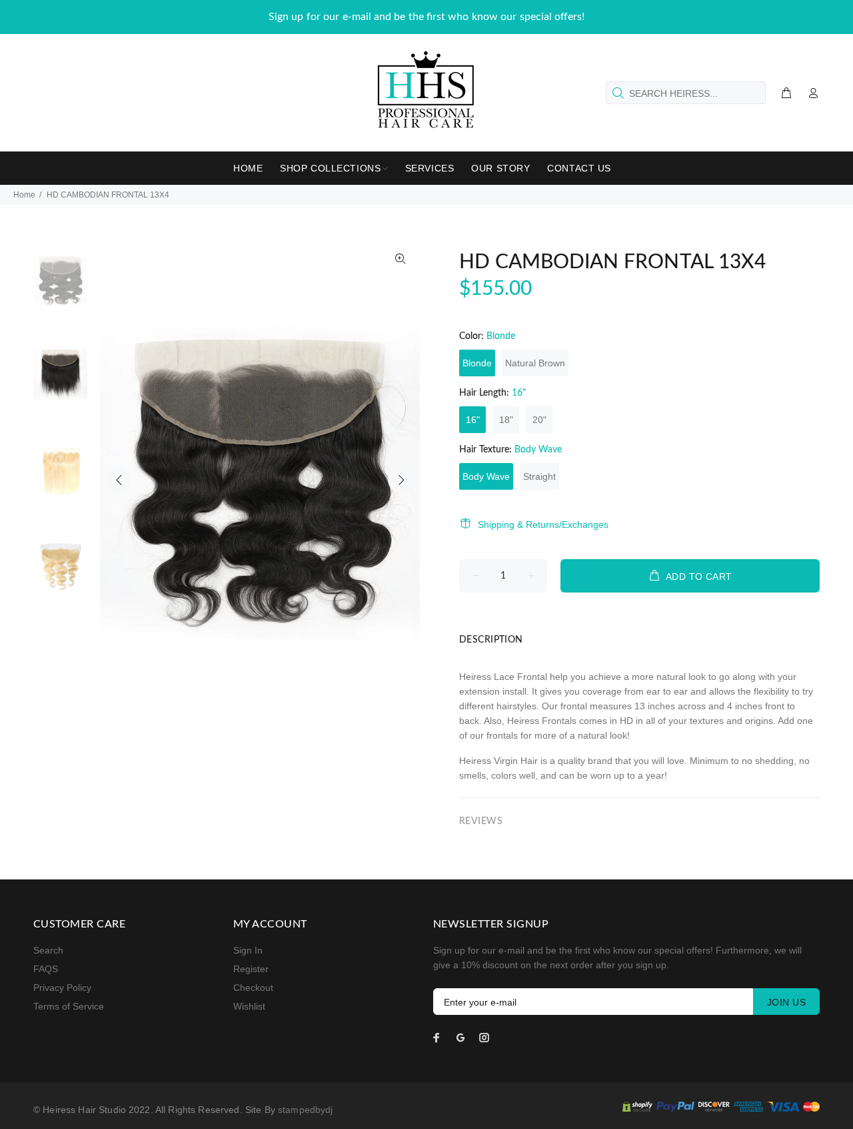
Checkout (253, 987)
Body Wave (486, 476)
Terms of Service (68, 1006)
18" (506, 419)
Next (400, 479)
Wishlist (249, 1006)
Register (251, 969)
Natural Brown (535, 363)
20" (539, 419)
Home (24, 195)
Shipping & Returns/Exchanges (543, 524)
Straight (539, 476)
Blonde (477, 363)
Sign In (248, 950)
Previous (119, 479)
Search (48, 950)
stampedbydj (305, 1109)
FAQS (45, 969)
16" (473, 419)
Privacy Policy (62, 987)
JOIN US (786, 1002)
